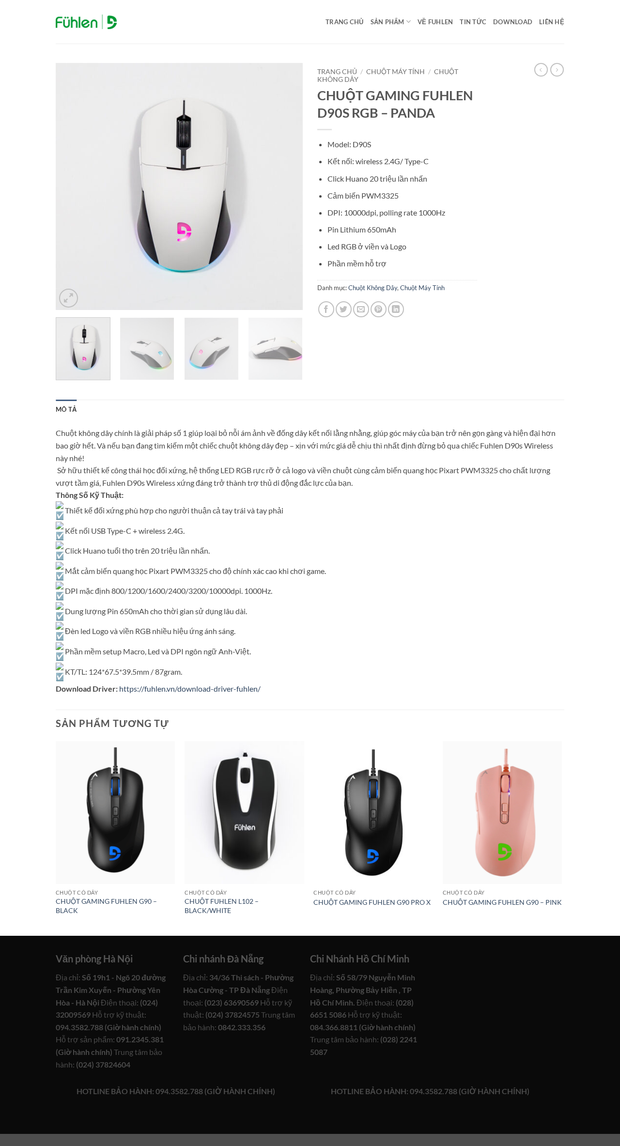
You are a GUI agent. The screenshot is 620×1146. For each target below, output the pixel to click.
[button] (68, 298)
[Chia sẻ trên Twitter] (344, 309)
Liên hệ (551, 22)
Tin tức (473, 22)
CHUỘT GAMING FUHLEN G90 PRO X (372, 902)
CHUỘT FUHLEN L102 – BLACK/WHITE (222, 905)
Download (512, 22)
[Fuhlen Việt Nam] (86, 22)
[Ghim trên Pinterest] (379, 309)
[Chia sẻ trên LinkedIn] (396, 309)
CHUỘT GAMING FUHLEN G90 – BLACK (106, 905)
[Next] (285, 186)
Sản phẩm (387, 22)
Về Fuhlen (435, 22)
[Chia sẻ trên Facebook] (326, 309)
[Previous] (72, 186)
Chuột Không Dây (372, 288)
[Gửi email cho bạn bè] (361, 309)
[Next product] (541, 70)
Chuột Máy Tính (395, 72)
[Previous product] (557, 70)
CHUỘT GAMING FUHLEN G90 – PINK (502, 902)
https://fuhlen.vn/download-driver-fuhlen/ (190, 688)
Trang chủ (344, 22)
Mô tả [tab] (66, 409)
